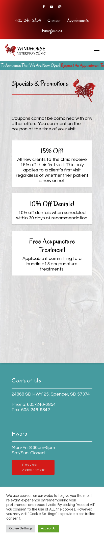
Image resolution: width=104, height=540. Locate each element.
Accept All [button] (48, 528)
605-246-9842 (35, 409)
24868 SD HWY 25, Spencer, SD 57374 (51, 394)
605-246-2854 (28, 20)
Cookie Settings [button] (20, 528)
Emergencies (52, 31)
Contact (54, 20)
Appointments (78, 20)
